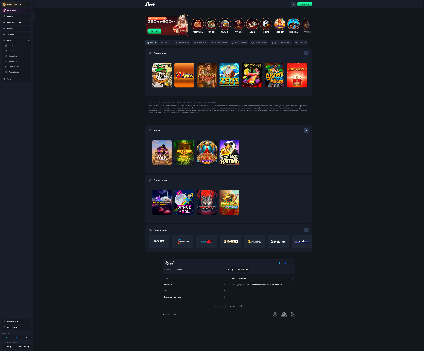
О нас (166, 278)
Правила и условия (239, 278)
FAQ (165, 291)
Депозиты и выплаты (172, 297)
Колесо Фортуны (14, 4)
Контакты (168, 285)
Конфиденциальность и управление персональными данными (257, 285)
